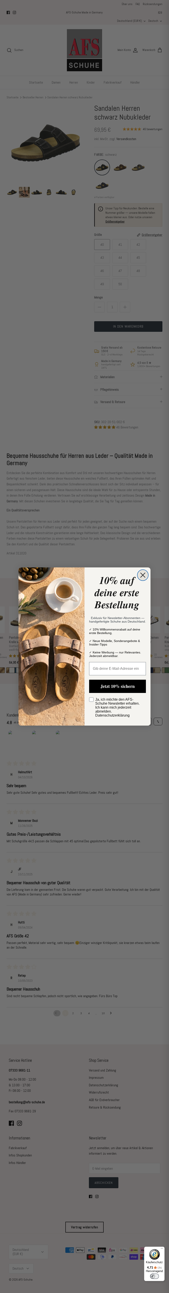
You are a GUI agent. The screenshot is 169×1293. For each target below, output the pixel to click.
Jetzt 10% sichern (118, 686)
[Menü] (162, 1249)
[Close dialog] (142, 575)
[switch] (154, 1276)
